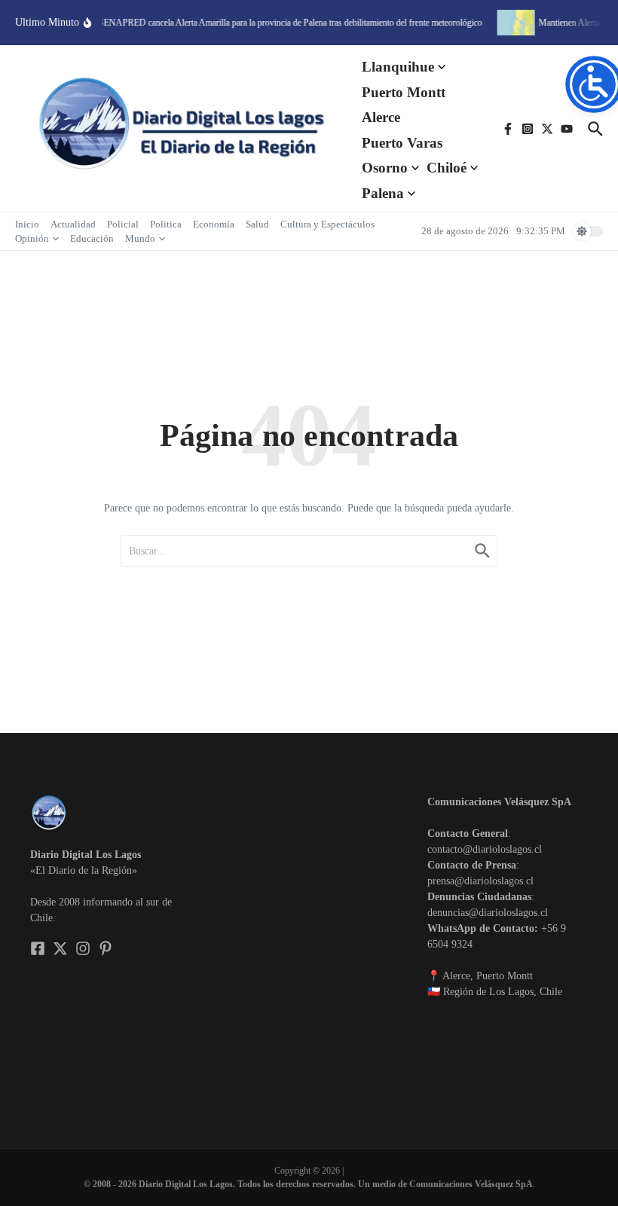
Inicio (27, 224)
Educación (92, 238)
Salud (257, 224)
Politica (166, 224)
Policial (123, 224)
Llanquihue (398, 67)
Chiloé (447, 168)
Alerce (381, 117)
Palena (383, 193)
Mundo (140, 238)
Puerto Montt (403, 92)
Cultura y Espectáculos (327, 224)
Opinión (32, 238)
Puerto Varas (402, 143)
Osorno (385, 168)
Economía (213, 224)
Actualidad (73, 224)
